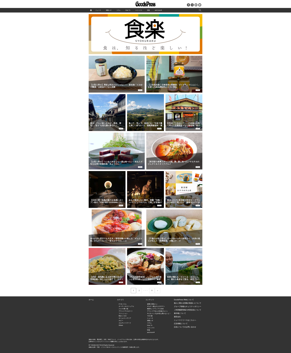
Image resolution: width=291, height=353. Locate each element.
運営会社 (177, 317)
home (91, 10)
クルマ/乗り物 (123, 309)
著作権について (180, 313)
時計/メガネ (123, 316)
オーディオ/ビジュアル (126, 306)
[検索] (200, 10)
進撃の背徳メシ (152, 304)
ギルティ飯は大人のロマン (156, 306)
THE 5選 (150, 316)
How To (127, 10)
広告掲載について (181, 324)
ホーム (91, 300)
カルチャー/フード (125, 323)
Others (121, 325)
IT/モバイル (123, 304)
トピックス (138, 10)
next (157, 290)
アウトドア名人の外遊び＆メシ (157, 311)
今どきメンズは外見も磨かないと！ (159, 313)
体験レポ (108, 10)
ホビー (121, 320)
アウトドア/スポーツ (126, 311)
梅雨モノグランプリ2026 (155, 309)
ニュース (98, 10)
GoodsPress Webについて (184, 300)
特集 (148, 10)
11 (152, 290)
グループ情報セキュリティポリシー (187, 306)
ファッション (123, 313)
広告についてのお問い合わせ (185, 327)
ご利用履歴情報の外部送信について (187, 310)
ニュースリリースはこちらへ (185, 320)
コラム (118, 10)
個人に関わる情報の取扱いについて (187, 303)
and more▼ (158, 10)
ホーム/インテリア (125, 318)
